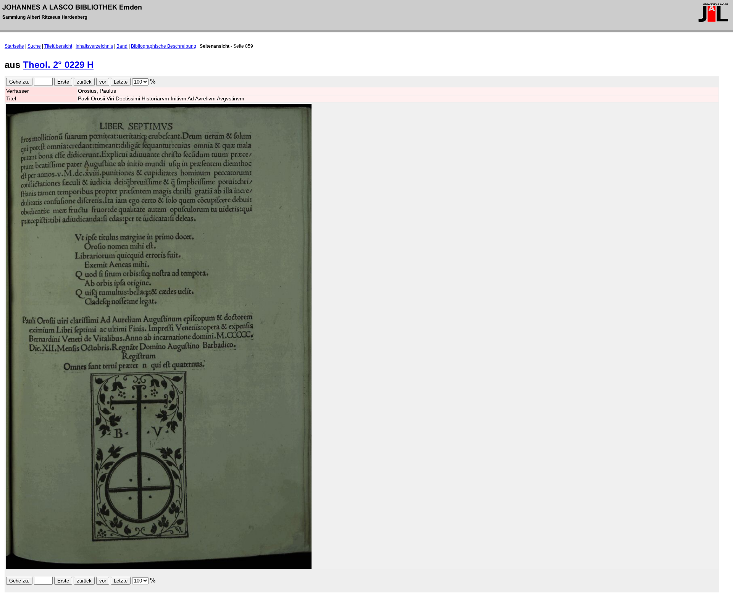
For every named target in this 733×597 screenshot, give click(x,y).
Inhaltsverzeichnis (94, 46)
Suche (34, 46)
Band (122, 46)
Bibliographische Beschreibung (163, 46)
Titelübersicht (58, 46)
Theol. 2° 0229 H (58, 65)
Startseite (14, 46)
